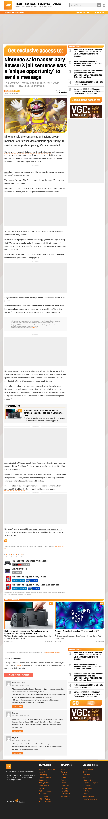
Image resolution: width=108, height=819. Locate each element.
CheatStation (88, 769)
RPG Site (86, 791)
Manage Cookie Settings (47, 769)
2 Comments (99, 641)
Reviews (30, 4)
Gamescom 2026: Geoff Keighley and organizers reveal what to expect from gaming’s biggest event (89, 91)
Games (63, 783)
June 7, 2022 (34, 327)
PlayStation (20, 7)
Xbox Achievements (90, 799)
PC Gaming (43, 7)
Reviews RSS (65, 796)
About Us (42, 772)
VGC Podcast (43, 796)
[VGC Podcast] (90, 12)
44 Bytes (19, 801)
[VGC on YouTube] (98, 12)
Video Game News (12, 91)
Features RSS (65, 794)
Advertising (43, 775)
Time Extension (88, 796)
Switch (31, 162)
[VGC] (8, 5)
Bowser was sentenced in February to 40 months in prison (27, 152)
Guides (57, 4)
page (19, 665)
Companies (65, 785)
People (63, 780)
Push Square (87, 788)
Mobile (50, 7)
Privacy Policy (44, 783)
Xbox (28, 7)
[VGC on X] (93, 12)
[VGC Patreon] (88, 12)
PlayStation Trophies (90, 783)
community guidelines (52, 652)
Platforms (64, 788)
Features (44, 4)
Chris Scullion (61, 92)
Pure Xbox (87, 785)
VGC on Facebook (45, 791)
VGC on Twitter (44, 799)
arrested (18, 474)
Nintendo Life (88, 780)
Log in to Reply (18, 706)
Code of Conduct (45, 777)
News (19, 4)
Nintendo (34, 7)
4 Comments (49, 641)
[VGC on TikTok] (100, 12)
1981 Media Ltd (13, 771)
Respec (85, 794)
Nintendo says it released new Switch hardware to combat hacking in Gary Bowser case (44, 413)
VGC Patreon (43, 794)
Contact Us (43, 780)
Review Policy (44, 785)
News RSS (64, 791)
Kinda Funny (87, 777)
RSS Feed (42, 788)
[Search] (99, 5)
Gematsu (86, 775)
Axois (6, 172)
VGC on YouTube (45, 802)
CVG (85, 772)
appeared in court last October (53, 474)
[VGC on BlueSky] (95, 12)
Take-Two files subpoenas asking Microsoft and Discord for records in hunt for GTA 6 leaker (88, 64)
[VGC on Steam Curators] (103, 12)
